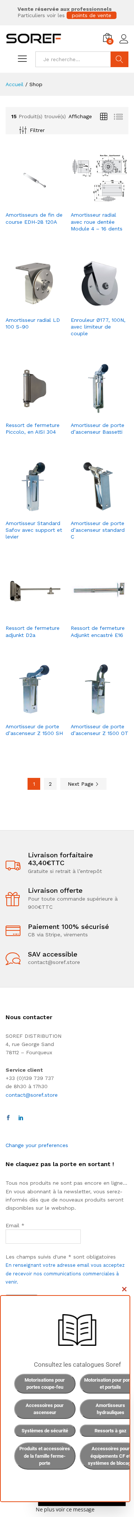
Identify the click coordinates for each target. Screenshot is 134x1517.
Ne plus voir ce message (65, 1509)
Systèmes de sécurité (45, 1430)
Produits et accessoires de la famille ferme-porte (44, 1456)
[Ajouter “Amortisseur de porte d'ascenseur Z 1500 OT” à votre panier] (91, 714)
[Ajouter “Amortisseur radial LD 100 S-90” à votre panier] (26, 307)
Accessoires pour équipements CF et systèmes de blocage (110, 1456)
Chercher (119, 59)
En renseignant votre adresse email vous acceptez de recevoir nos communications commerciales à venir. (65, 1273)
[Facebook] (8, 1118)
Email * (15, 1225)
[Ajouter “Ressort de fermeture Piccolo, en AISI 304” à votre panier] (26, 412)
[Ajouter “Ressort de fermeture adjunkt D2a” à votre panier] (26, 615)
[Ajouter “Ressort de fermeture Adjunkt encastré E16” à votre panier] (91, 615)
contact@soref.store (32, 1095)
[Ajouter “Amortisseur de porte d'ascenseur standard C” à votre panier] (91, 511)
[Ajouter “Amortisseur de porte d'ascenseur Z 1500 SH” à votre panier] (26, 714)
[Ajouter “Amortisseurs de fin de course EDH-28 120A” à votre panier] (26, 202)
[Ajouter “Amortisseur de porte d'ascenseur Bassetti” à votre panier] (91, 412)
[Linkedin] (21, 1118)
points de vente (91, 15)
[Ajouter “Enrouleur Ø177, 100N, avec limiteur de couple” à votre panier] (91, 307)
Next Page (81, 784)
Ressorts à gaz (111, 1430)
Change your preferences (37, 1145)
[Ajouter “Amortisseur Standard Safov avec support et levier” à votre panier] (26, 511)
